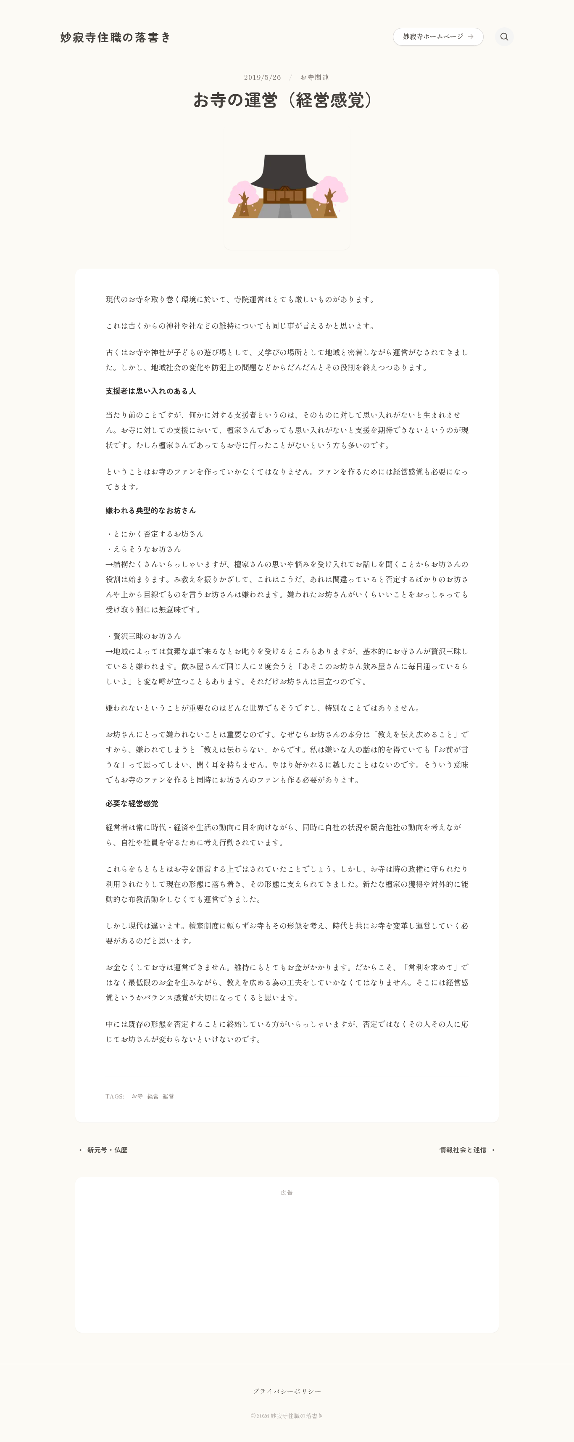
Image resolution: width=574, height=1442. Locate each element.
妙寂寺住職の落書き (116, 37)
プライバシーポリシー (287, 1391)
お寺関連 (314, 77)
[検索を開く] (504, 36)
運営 (168, 1096)
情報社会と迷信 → (467, 1149)
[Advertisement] (287, 1262)
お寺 (137, 1096)
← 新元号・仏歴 (103, 1149)
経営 (153, 1096)
